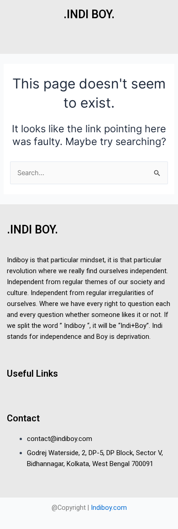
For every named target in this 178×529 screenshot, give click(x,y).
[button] (88, 44)
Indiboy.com (109, 507)
